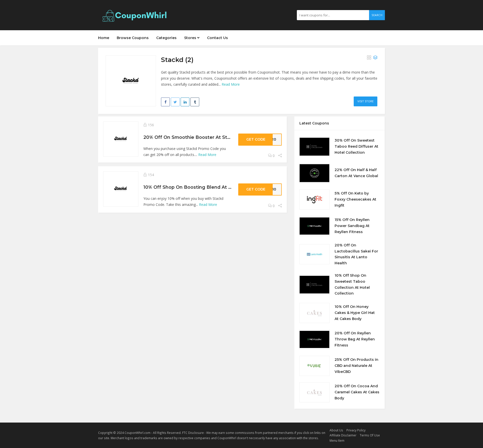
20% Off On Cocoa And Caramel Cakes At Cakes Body (357, 392)
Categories (166, 38)
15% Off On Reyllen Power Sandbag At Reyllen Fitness (352, 225)
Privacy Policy (356, 430)
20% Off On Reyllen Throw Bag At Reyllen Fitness (355, 339)
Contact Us (217, 38)
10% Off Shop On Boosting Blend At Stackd (194, 187)
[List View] (375, 57)
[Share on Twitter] (175, 102)
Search (377, 15)
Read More (231, 84)
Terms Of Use (370, 435)
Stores (190, 38)
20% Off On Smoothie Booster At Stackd (190, 137)
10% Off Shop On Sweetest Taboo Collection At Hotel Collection (352, 284)
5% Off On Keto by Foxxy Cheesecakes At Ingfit (355, 199)
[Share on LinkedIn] (185, 102)
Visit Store (365, 101)
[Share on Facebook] (165, 102)
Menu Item (337, 440)
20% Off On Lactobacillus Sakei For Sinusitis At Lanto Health (356, 254)
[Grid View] (369, 57)
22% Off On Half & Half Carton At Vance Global (356, 173)
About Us (336, 430)
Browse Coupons (133, 38)
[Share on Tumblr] (194, 102)
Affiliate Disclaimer (343, 435)
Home (103, 38)
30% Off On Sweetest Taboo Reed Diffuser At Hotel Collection (356, 146)
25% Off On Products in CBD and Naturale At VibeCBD (356, 365)
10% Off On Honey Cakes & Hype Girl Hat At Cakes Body (355, 312)
